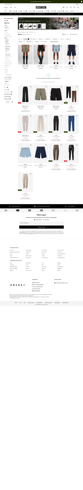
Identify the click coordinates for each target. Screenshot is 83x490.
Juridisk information (48, 302)
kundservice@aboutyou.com (30, 233)
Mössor (43, 253)
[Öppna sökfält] (77, 11)
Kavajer (11, 255)
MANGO (59, 263)
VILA (42, 263)
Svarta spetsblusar (61, 253)
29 (34, 32)
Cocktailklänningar (61, 257)
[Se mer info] (20, 18)
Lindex (27, 264)
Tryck (20, 302)
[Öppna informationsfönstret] (81, 1)
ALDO (11, 263)
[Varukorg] (78, 7)
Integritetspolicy (23, 232)
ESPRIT (43, 270)
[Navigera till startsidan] (17, 280)
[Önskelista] (74, 7)
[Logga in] (67, 7)
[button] (65, 34)
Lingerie (43, 255)
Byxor (27, 32)
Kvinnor (6, 7)
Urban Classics (28, 270)
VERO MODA (28, 263)
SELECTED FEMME (13, 268)
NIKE (43, 264)
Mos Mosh (28, 266)
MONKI (59, 270)
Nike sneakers (28, 257)
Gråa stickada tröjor (14, 257)
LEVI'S (59, 264)
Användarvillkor (39, 302)
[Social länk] (11, 285)
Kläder (23, 32)
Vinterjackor (60, 252)
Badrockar (60, 255)
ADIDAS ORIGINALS (13, 266)
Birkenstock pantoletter (15, 252)
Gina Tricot (44, 268)
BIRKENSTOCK (60, 266)
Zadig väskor (28, 252)
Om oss (15, 302)
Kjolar (11, 253)
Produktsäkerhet (65, 302)
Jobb (24, 302)
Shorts (31, 32)
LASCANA (12, 264)
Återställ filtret (54, 41)
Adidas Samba (28, 255)
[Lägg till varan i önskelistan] (31, 46)
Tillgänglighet (57, 302)
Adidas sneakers (61, 250)
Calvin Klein (44, 266)
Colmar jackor (44, 250)
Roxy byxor (12, 250)
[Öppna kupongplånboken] (63, 7)
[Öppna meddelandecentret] (71, 7)
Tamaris (27, 268)
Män (11, 7)
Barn (15, 7)
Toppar (27, 253)
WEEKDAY (60, 268)
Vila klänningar (28, 250)
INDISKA (11, 270)
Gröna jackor (44, 252)
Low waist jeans (45, 257)
